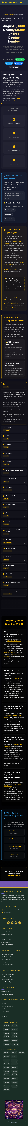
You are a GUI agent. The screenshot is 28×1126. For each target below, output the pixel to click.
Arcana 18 (6, 1082)
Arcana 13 (14, 1071)
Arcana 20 (6, 1086)
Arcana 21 (15, 1086)
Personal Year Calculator (7, 937)
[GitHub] (19, 922)
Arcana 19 (14, 1082)
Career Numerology (6, 982)
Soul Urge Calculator (6, 962)
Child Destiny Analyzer (7, 957)
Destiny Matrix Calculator (7, 932)
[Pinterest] (12, 922)
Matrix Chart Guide (6, 939)
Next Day (17, 18)
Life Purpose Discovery (7, 974)
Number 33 (15, 1044)
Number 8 (14, 1036)
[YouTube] (16, 922)
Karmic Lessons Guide (7, 979)
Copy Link (15, 67)
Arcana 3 (16, 101)
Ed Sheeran (8, 214)
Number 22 (6, 1044)
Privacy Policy (5, 1011)
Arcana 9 (14, 1063)
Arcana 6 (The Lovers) (10, 652)
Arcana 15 (14, 1074)
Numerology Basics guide (11, 303)
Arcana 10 (6, 1067)
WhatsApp (21, 59)
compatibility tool (11, 307)
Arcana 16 (6, 1078)
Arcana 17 (14, 1078)
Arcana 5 (14, 1056)
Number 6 (14, 1033)
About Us (3, 1003)
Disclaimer (4, 1016)
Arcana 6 (19, 98)
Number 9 (6, 1040)
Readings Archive (9, 14)
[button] (25, 2)
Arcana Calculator (6, 942)
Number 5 (6, 1033)
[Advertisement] (14, 604)
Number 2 (14, 1025)
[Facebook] (8, 922)
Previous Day (7, 18)
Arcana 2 (14, 1052)
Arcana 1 (6, 1052)
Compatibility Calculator (7, 934)
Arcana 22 (6, 1089)
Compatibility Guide (6, 991)
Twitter (10, 63)
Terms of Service (5, 1014)
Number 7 (6, 1036)
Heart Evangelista (9, 210)
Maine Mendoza (9, 219)
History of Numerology (7, 1006)
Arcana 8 (6, 1063)
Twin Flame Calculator (7, 954)
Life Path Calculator (6, 959)
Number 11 (14, 1040)
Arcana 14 (6, 1074)
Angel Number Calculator (7, 964)
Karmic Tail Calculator (7, 944)
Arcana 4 (6, 1056)
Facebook (19, 63)
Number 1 (6, 1025)
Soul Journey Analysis (7, 977)
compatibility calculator (14, 875)
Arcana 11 (14, 1067)
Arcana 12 (6, 1071)
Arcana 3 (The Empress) (11, 269)
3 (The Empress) (15, 678)
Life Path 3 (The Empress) (14, 641)
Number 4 (14, 1029)
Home (2, 14)
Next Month (5, 20)
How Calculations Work (7, 1009)
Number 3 (6, 1029)
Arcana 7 (14, 1060)
